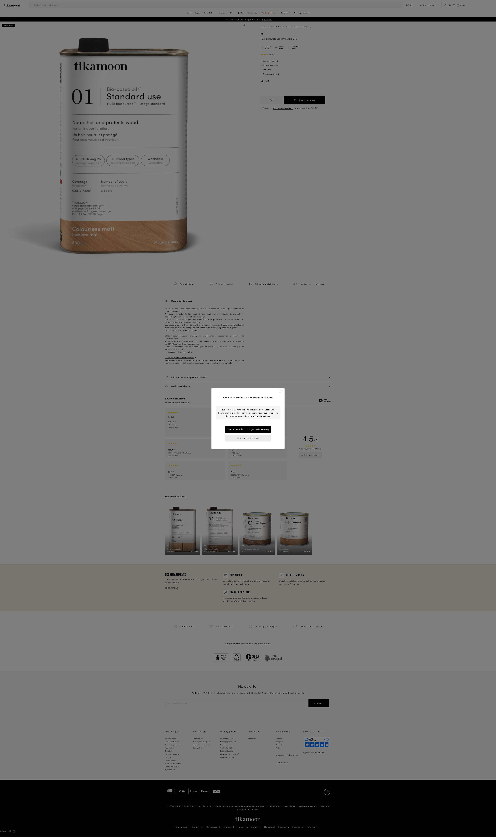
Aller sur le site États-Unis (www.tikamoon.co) (248, 429)
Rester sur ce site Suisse (248, 438)
